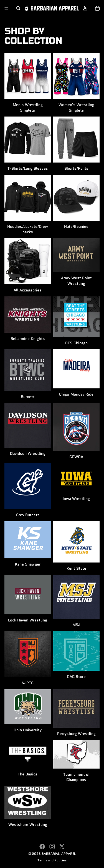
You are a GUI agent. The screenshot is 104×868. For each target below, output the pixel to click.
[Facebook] (42, 846)
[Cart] (97, 8)
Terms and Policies (52, 860)
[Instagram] (52, 846)
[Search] (18, 8)
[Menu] (6, 8)
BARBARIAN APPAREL (59, 853)
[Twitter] (62, 846)
